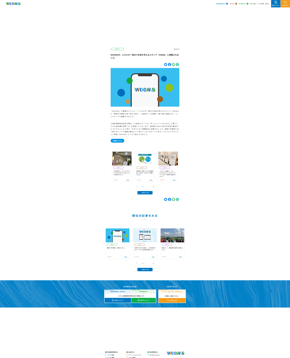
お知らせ (267, 3)
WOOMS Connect (155, 355)
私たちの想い (253, 3)
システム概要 (110, 355)
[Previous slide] (136, 186)
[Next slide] (153, 186)
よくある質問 (261, 3)
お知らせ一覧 (145, 192)
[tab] (142, 186)
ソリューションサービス (134, 355)
